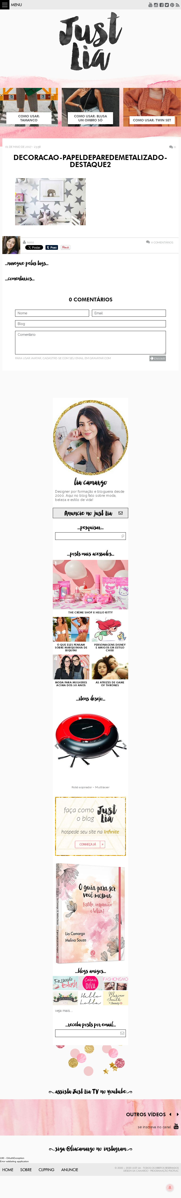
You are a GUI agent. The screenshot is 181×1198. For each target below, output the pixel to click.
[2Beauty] (115, 998)
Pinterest (172, 4)
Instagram (156, 4)
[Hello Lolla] (90, 998)
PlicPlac (174, 1171)
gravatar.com (100, 358)
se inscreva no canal (154, 1127)
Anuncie (69, 1170)
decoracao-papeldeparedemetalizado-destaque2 (90, 162)
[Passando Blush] (65, 983)
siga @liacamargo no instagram (90, 1149)
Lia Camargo (140, 1171)
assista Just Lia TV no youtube (90, 1091)
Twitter (167, 4)
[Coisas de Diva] (90, 983)
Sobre (26, 1170)
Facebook (161, 4)
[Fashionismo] (115, 983)
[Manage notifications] (170, 1187)
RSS (178, 4)
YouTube (150, 4)
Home (7, 1170)
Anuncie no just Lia (88, 513)
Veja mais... (64, 1011)
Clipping (46, 1170)
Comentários (162, 242)
